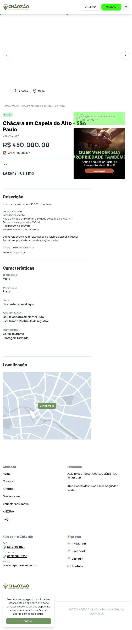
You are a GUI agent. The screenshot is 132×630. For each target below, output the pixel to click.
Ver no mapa (47, 405)
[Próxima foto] (125, 55)
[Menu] (126, 7)
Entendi (28, 621)
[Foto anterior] (7, 55)
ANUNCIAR (111, 6)
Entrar (92, 6)
